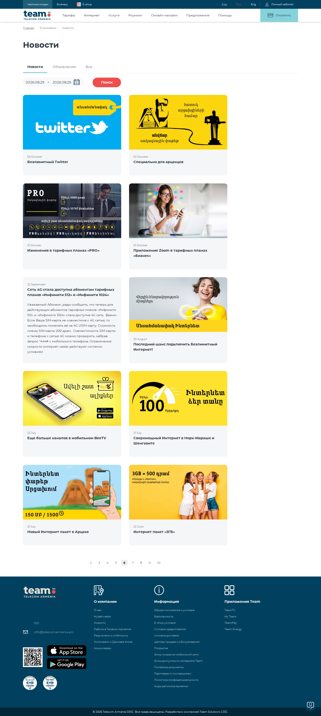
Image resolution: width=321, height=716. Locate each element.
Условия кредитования (170, 629)
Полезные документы (169, 667)
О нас (98, 610)
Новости (35, 67)
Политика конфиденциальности (176, 679)
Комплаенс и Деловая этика (113, 641)
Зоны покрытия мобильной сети (176, 654)
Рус (238, 4)
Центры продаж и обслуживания (176, 641)
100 (36, 623)
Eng (253, 4)
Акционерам (102, 648)
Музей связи (102, 616)
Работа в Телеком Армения (112, 629)
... (77, 82)
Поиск (107, 82)
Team (37, 15)
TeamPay (230, 622)
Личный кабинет (282, 4)
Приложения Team (242, 601)
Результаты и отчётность (111, 635)
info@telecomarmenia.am (54, 632)
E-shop (87, 4)
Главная (28, 28)
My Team (230, 616)
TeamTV (229, 610)
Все (89, 67)
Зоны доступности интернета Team (178, 660)
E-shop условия (165, 622)
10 (158, 563)
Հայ (224, 4)
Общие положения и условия (174, 610)
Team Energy (233, 629)
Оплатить (283, 15)
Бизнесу (62, 4)
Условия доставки (166, 635)
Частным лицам (37, 4)
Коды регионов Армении (171, 686)
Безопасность (163, 616)
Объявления (64, 67)
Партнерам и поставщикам (172, 673)
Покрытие (161, 648)
